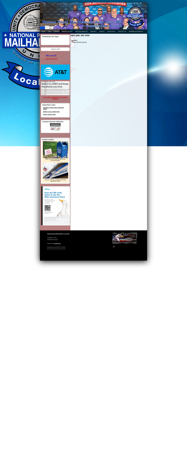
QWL (49, 31)
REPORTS (94, 31)
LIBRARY (56, 31)
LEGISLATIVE (111, 31)
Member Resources (136, 31)
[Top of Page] (114, 246)
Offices (102, 31)
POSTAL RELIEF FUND (49, 114)
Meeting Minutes (81, 31)
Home (43, 31)
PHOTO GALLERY (67, 31)
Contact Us (122, 31)
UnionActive (57, 243)
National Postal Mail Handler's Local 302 (58, 233)
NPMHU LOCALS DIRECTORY (51, 112)
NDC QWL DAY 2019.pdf (79, 42)
